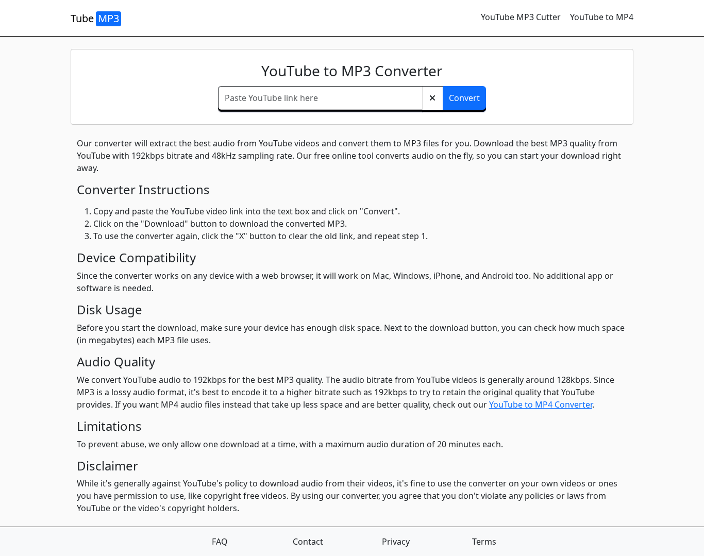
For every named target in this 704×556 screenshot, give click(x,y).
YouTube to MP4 (601, 17)
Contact (308, 541)
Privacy (396, 541)
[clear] (432, 99)
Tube (95, 18)
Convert (464, 98)
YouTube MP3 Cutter (521, 17)
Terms (484, 541)
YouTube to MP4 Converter (540, 404)
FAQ (220, 541)
